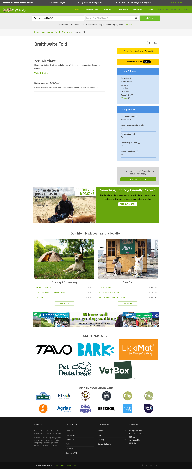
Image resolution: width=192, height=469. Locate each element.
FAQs (68, 444)
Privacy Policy (59, 465)
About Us (69, 431)
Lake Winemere (105, 287)
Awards (78, 9)
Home (36, 32)
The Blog (101, 440)
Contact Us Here (138, 179)
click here (128, 25)
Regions (150, 9)
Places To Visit (107, 9)
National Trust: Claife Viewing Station (113, 297)
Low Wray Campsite (43, 287)
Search (150, 18)
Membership (70, 435)
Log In (185, 9)
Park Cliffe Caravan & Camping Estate (50, 292)
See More (64, 303)
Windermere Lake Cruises (109, 292)
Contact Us (70, 440)
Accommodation (91, 9)
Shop (167, 9)
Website (124, 98)
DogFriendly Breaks (104, 444)
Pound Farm (40, 297)
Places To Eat (122, 9)
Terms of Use (71, 465)
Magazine (161, 9)
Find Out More (176, 3)
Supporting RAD (71, 453)
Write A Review (41, 73)
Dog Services (137, 9)
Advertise (69, 449)
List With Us (174, 9)
